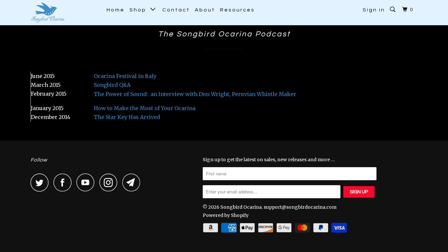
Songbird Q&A (112, 85)
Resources (237, 9)
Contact (176, 9)
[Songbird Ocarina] (64, 13)
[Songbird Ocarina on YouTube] (87, 182)
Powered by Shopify (226, 215)
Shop (140, 9)
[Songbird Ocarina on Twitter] (41, 182)
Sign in (374, 9)
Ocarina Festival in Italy (125, 76)
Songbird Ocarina (241, 207)
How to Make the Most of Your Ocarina (144, 108)
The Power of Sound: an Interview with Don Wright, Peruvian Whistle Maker (195, 94)
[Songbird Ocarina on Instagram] (110, 182)
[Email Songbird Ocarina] (133, 182)
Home (116, 9)
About (205, 9)
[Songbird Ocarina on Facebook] (64, 182)
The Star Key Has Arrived (127, 117)
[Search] (393, 9)
